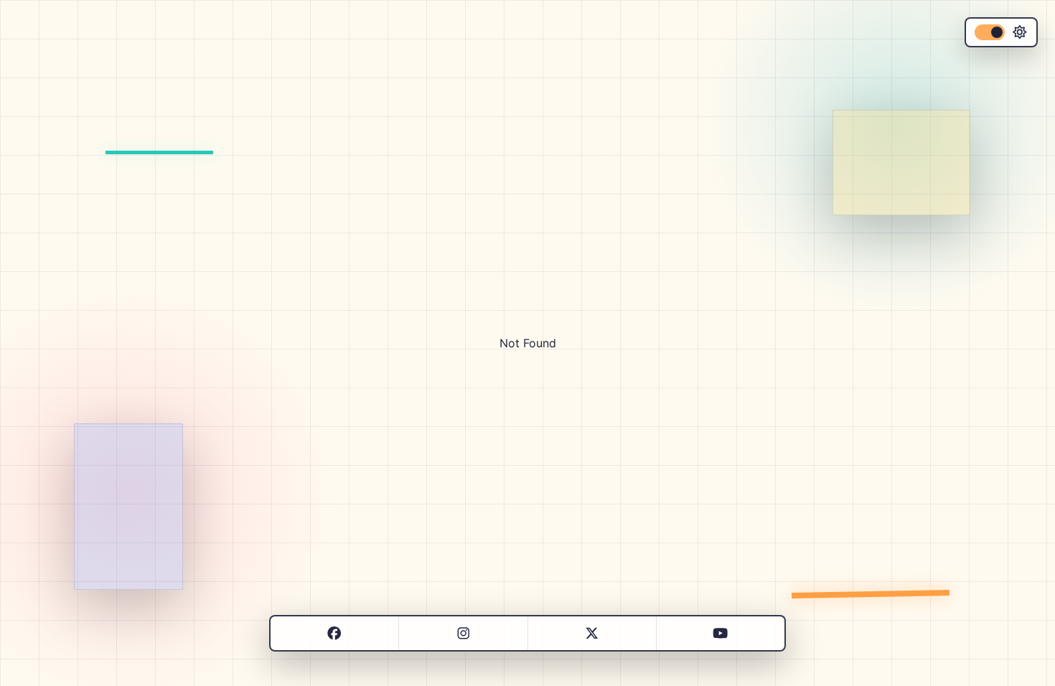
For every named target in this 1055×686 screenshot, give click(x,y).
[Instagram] (463, 634)
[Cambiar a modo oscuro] (1001, 32)
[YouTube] (720, 634)
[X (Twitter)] (591, 634)
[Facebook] (334, 634)
